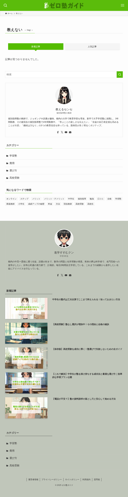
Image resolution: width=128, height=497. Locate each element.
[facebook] (57, 132)
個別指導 (82, 199)
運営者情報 (33, 479)
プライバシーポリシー (52, 479)
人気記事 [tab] (92, 46)
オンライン (11, 199)
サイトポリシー (72, 479)
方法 (58, 204)
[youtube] (66, 132)
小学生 (21, 204)
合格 (109, 199)
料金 (50, 204)
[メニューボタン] (122, 5)
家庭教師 (10, 204)
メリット (36, 199)
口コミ (101, 199)
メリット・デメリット (54, 199)
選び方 (13, 170)
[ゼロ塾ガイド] (64, 5)
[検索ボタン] (5, 5)
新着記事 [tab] (35, 46)
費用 (12, 163)
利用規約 (86, 479)
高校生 (90, 204)
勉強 (92, 199)
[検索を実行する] (120, 74)
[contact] (70, 132)
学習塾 (13, 155)
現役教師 (68, 204)
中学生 (71, 199)
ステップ (24, 199)
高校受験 (15, 177)
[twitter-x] (62, 132)
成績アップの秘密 (36, 204)
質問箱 (97, 479)
